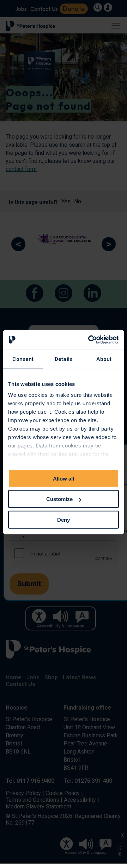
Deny (63, 519)
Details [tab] (63, 359)
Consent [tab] (23, 359)
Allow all (63, 478)
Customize (59, 499)
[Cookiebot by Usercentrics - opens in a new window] (89, 339)
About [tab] (103, 359)
